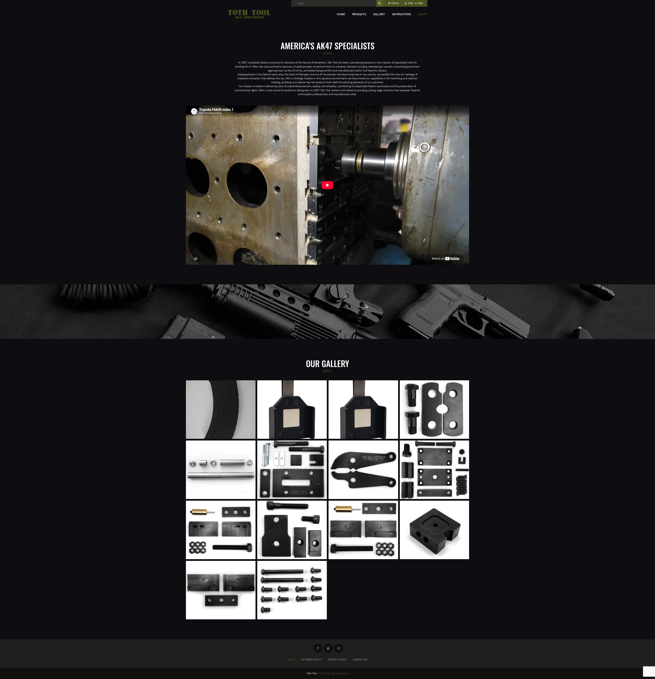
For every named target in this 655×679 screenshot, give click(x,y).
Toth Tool (312, 673)
